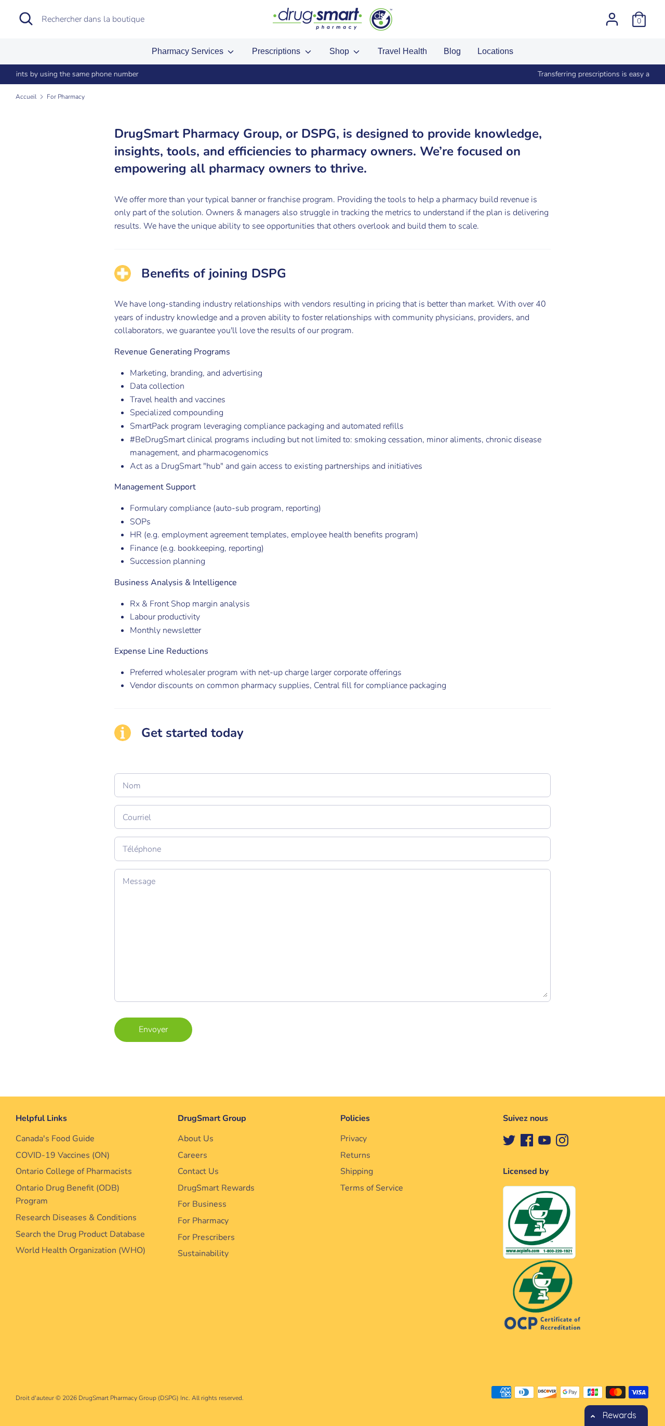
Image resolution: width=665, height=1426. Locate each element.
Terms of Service (371, 1188)
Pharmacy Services (188, 51)
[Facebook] (527, 1139)
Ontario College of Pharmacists (74, 1171)
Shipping (356, 1171)
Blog (452, 51)
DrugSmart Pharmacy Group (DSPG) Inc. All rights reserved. (161, 1398)
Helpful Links (41, 1118)
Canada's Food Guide (55, 1138)
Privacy (353, 1138)
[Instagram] (562, 1139)
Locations (495, 51)
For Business (202, 1204)
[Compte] (612, 15)
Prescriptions (277, 51)
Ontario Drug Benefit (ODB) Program (67, 1194)
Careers (192, 1155)
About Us (196, 1138)
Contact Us (198, 1171)
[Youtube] (544, 1139)
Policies (355, 1118)
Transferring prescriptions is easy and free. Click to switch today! (332, 74)
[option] (332, 74)
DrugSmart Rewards (216, 1188)
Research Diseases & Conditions (76, 1217)
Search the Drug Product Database (80, 1234)
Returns (355, 1155)
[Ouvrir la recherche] (26, 18)
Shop (340, 51)
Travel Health (402, 51)
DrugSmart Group (212, 1118)
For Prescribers (206, 1237)
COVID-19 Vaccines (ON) (63, 1155)
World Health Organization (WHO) (80, 1250)
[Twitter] (509, 1139)
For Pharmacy (203, 1220)
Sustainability (203, 1253)
